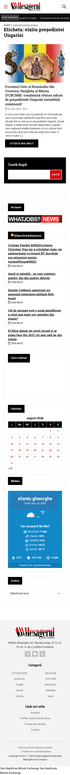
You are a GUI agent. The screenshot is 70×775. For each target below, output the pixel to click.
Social (19, 690)
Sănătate (51, 690)
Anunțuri (35, 712)
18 (19, 450)
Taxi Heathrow (9, 768)
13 (35, 444)
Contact (35, 729)
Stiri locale (50, 673)
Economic (19, 678)
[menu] (6, 6)
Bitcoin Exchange (28, 768)
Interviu (19, 696)
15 (50, 444)
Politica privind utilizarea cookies (35, 747)
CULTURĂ (51, 678)
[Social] (28, 654)
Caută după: (17, 164)
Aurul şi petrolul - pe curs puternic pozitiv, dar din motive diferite (32, 276)
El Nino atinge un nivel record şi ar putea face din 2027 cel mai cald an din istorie (35, 335)
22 (50, 450)
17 (11, 450)
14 (42, 444)
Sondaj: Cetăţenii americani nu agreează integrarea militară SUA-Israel (31, 294)
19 (27, 450)
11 (19, 444)
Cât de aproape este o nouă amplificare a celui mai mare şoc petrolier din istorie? (34, 314)
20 (35, 450)
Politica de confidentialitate (36, 751)
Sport (50, 696)
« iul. (10, 468)
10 (11, 444)
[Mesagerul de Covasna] (25, 6)
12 (27, 444)
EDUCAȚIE (50, 684)
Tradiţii (19, 684)
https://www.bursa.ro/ (27, 235)
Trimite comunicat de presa (35, 718)
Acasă (7, 25)
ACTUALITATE (19, 673)
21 (42, 450)
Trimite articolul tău (35, 724)
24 (11, 457)
